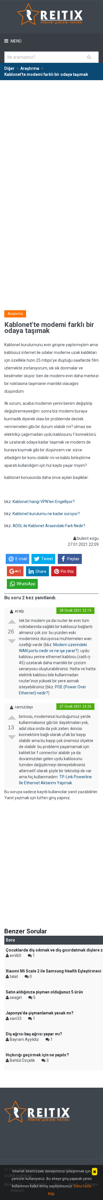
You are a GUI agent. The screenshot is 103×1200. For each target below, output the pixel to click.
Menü (15, 41)
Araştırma (15, 314)
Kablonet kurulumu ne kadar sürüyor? (46, 513)
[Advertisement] (51, 135)
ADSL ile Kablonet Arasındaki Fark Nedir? (49, 525)
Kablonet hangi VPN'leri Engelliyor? (44, 501)
